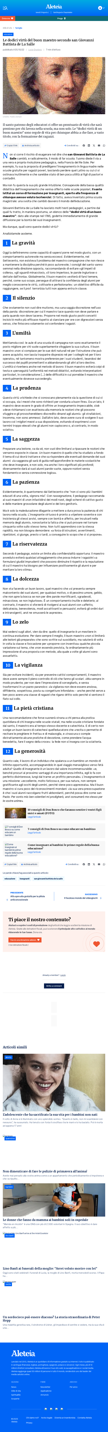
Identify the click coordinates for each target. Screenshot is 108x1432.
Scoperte (15, 1398)
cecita (8, 1284)
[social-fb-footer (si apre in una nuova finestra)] (51, 1409)
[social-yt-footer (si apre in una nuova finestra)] (46, 1409)
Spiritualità (15, 1395)
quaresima (10, 1138)
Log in (63, 975)
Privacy (29, 1423)
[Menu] (18, 8)
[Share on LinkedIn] (89, 145)
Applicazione (45, 1391)
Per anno (73, 1387)
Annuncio (44, 1395)
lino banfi (10, 1235)
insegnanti (25, 878)
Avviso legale (46, 1417)
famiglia (18, 28)
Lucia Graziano (35, 49)
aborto (8, 1057)
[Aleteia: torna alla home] (54, 6)
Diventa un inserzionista (65, 1417)
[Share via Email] (99, 145)
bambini (9, 1187)
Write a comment (54, 986)
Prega (60, 18)
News (13, 1387)
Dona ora (6, 18)
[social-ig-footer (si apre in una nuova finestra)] (62, 1409)
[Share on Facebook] (84, 145)
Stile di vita (7, 28)
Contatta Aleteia (84, 1417)
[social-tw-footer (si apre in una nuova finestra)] (56, 1409)
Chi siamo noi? (32, 1417)
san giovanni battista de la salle (48, 878)
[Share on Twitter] (94, 145)
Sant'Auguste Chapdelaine (62, 12)
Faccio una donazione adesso (23, 940)
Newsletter (45, 1387)
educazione (9, 878)
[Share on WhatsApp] (104, 145)
